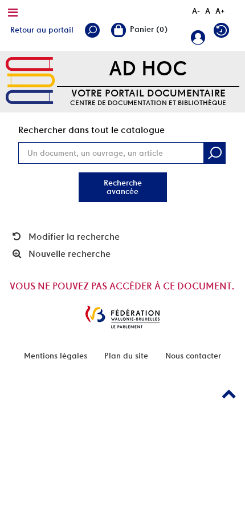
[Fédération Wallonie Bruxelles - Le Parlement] (122, 317)
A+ (220, 10)
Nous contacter (193, 355)
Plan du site (126, 355)
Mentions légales (55, 355)
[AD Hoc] (30, 81)
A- (196, 10)
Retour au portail (42, 29)
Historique (224, 33)
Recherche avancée (123, 187)
